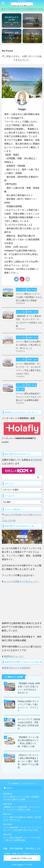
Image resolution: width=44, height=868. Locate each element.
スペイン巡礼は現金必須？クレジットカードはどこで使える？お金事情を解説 (28, 397)
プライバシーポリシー (28, 783)
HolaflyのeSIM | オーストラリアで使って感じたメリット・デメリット (28, 706)
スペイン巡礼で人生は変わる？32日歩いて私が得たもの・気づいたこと (28, 345)
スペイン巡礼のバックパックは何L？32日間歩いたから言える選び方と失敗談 (29, 297)
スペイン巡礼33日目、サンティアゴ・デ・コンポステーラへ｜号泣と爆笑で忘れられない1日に (22, 828)
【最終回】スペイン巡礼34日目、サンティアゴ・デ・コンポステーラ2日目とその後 (22, 808)
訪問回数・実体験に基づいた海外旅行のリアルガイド (22, 853)
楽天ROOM (36, 459)
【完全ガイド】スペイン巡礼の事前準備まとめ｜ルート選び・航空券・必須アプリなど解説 (28, 761)
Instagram (15, 783)
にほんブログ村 (9, 520)
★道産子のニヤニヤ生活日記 (16, 667)
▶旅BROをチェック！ (13, 656)
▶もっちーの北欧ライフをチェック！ (20, 581)
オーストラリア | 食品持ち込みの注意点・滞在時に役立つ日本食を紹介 (29, 724)
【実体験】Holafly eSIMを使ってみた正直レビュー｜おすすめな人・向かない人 (29, 688)
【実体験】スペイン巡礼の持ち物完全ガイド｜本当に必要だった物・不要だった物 (28, 741)
